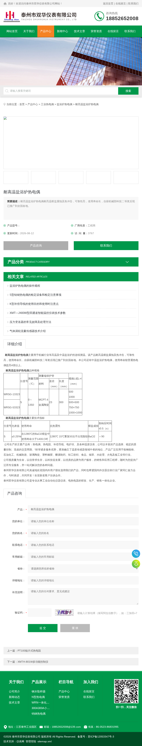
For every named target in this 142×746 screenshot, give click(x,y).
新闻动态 (14, 696)
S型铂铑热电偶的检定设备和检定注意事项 (35, 294)
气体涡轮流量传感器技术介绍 (28, 331)
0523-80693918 (136, 554)
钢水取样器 (38, 691)
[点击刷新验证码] (64, 612)
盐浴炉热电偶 (64, 104)
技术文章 (79, 31)
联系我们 (133, 3)
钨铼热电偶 (38, 713)
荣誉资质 (96, 31)
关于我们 (28, 31)
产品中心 (45, 31)
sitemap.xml (45, 741)
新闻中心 (62, 31)
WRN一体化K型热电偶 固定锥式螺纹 (41, 702)
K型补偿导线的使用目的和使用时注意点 (34, 303)
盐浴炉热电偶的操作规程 (25, 285)
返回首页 (108, 3)
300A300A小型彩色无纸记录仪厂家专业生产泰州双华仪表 (41, 708)
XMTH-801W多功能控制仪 (33, 661)
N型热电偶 (38, 696)
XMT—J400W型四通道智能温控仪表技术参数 (38, 312)
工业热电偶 (47, 104)
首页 (22, 104)
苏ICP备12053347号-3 (101, 736)
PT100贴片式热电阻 (29, 650)
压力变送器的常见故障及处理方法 (30, 321)
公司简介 (14, 691)
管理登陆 (31, 741)
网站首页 (12, 31)
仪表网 (20, 741)
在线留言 (121, 3)
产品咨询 (36, 245)
